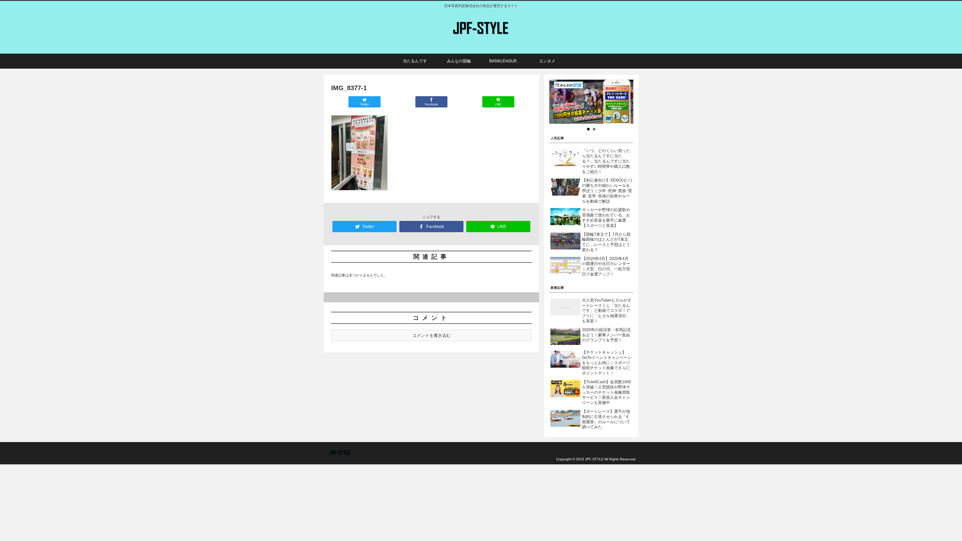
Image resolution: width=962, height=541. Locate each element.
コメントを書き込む (431, 335)
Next (642, 100)
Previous (540, 100)
